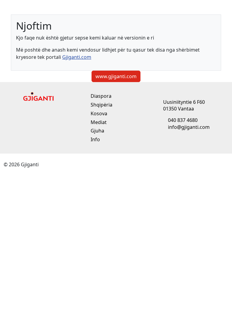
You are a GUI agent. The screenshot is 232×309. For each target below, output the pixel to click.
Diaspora (100, 96)
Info (94, 139)
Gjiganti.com (76, 57)
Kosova (98, 113)
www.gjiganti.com (116, 76)
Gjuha (96, 130)
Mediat (98, 122)
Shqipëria (100, 104)
